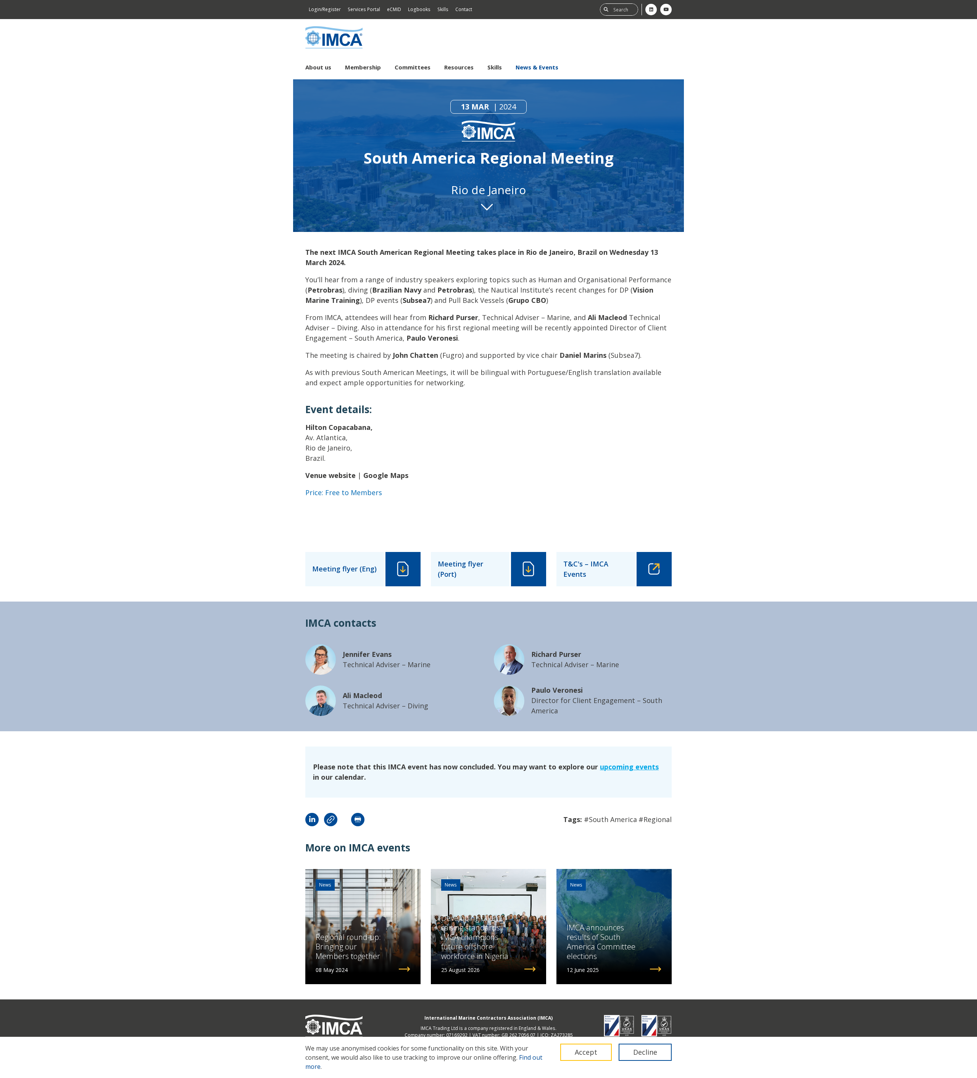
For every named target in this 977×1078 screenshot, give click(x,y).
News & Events (537, 67)
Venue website (330, 475)
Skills (442, 9)
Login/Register (325, 9)
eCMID (394, 9)
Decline (645, 1052)
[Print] (357, 819)
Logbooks (419, 9)
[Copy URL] (330, 819)
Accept (586, 1052)
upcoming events (629, 766)
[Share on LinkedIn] (312, 819)
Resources (459, 67)
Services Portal (364, 9)
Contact (463, 9)
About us (318, 67)
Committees (412, 67)
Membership (363, 67)
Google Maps (385, 475)
